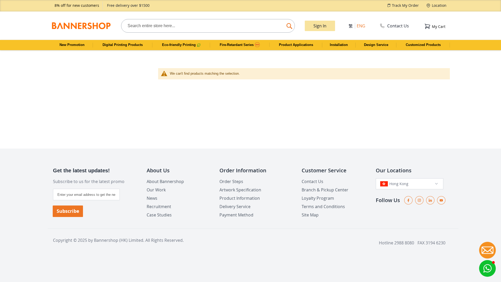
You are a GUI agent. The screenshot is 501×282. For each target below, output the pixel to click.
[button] (487, 268)
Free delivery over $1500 (128, 5)
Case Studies (159, 215)
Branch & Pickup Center (325, 190)
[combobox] (208, 26)
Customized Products (423, 45)
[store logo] (81, 26)
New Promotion (72, 45)
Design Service (376, 45)
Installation (339, 45)
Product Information (239, 198)
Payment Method (236, 215)
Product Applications (296, 45)
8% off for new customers (77, 5)
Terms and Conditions (323, 206)
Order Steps (231, 181)
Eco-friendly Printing (179, 45)
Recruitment (159, 206)
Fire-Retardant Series (237, 45)
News (152, 198)
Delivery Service (234, 206)
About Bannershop (165, 181)
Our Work (156, 190)
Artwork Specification (240, 190)
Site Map (310, 215)
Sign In (319, 26)
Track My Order (405, 5)
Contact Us (398, 26)
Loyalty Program (318, 198)
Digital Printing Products (123, 45)
